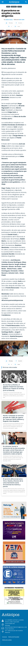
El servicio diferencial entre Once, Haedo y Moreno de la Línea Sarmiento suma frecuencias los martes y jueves (13, 482)
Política (19, 6)
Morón (8, 6)
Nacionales (13, 6)
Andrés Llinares (9, 19)
